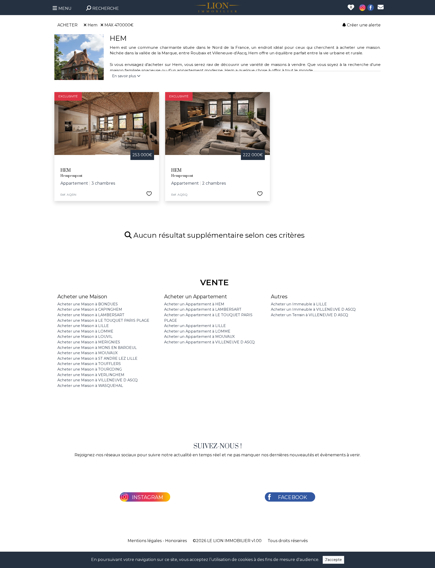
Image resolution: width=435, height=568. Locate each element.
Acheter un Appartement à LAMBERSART (202, 309)
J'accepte (333, 559)
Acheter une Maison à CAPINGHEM (89, 309)
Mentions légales (145, 540)
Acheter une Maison (82, 297)
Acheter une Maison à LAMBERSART (90, 315)
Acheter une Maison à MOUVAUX (87, 353)
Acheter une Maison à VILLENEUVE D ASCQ (97, 380)
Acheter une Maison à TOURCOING (89, 369)
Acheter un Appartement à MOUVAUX (199, 336)
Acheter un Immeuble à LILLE (299, 304)
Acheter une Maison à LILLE (83, 325)
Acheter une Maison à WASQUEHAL (90, 385)
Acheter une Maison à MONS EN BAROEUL (97, 347)
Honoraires (176, 540)
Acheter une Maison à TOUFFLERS (89, 363)
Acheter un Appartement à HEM (194, 304)
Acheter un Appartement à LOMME (197, 331)
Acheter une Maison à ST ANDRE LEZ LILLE (97, 358)
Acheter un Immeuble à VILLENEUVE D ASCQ (313, 309)
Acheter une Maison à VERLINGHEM (90, 375)
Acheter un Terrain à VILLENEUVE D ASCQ (309, 315)
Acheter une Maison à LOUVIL (85, 336)
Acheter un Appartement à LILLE (195, 325)
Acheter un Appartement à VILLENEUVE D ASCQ (209, 342)
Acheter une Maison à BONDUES (87, 304)
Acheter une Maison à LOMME (85, 331)
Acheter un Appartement (195, 297)
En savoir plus (124, 76)
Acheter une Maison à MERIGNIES (88, 342)
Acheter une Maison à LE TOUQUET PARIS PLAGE (103, 320)
